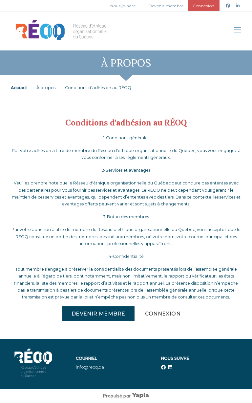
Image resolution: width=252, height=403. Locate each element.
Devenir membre (166, 5)
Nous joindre (123, 5)
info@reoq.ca (90, 367)
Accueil (19, 87)
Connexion (163, 314)
